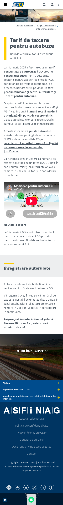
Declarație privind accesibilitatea (31, 446)
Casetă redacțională (31, 418)
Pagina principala (24, 25)
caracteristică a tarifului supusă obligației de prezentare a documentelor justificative (31, 147)
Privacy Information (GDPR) (31, 432)
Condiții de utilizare (31, 439)
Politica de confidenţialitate (31, 425)
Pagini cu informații (46, 25)
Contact (31, 453)
